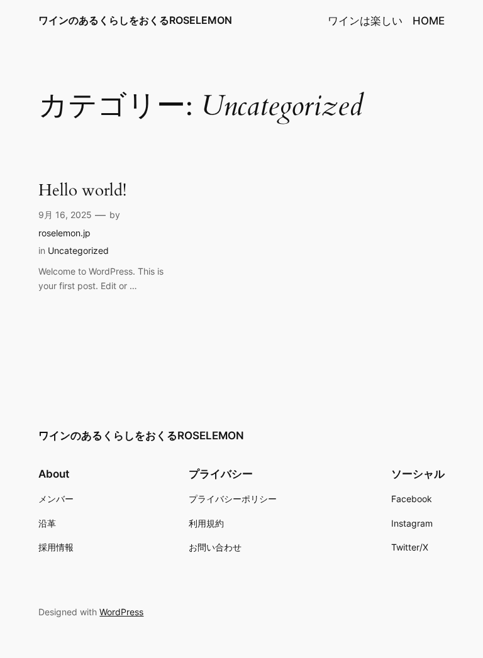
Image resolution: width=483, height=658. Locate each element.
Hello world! (82, 190)
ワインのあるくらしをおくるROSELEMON (135, 20)
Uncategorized (78, 250)
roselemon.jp (64, 233)
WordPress (121, 611)
